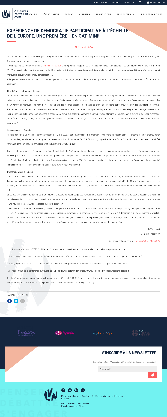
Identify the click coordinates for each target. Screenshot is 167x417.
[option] (26, 333)
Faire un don (129, 2)
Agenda (69, 14)
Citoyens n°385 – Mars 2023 (147, 241)
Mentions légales (68, 403)
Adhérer (115, 2)
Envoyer (152, 375)
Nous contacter (101, 2)
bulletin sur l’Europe (52, 66)
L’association (51, 14)
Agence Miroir (78, 406)
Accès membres (157, 2)
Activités (84, 14)
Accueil (32, 14)
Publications (103, 14)
